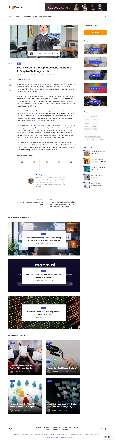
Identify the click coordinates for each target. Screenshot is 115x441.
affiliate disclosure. (96, 434)
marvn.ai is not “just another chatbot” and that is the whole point (44, 276)
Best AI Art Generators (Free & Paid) (98, 168)
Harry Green (40, 243)
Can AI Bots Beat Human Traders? (62, 368)
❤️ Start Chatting (45, 16)
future (87, 123)
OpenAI (87, 129)
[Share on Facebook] (49, 53)
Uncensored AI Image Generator (93, 136)
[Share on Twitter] (52, 53)
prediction (95, 126)
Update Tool (65, 429)
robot (95, 129)
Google (96, 119)
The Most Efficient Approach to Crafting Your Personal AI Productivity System (44, 239)
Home (10, 16)
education (88, 133)
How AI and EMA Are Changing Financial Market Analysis (44, 313)
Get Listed (95, 33)
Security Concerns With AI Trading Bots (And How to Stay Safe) (62, 405)
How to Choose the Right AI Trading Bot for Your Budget (22, 405)
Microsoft (94, 116)
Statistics (27, 16)
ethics (87, 139)
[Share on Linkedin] (57, 53)
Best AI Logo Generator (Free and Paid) (98, 152)
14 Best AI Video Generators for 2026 (97, 184)
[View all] (95, 49)
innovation (95, 123)
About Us (47, 427)
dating (102, 139)
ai (86, 116)
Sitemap (76, 427)
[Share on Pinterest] (55, 53)
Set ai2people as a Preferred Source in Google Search (57, 437)
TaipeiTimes (25, 79)
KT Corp (39, 135)
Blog (35, 16)
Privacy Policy (67, 427)
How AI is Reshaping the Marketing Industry (30, 203)
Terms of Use (56, 427)
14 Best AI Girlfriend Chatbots (97, 176)
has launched (44, 84)
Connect (39, 427)
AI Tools (17, 16)
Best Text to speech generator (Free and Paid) (98, 160)
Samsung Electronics (33, 120)
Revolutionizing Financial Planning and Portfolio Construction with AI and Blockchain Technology (62, 204)
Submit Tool (55, 429)
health (87, 126)
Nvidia (19, 96)
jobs (95, 133)
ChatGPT (34, 113)
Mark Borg (39, 53)
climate (94, 139)
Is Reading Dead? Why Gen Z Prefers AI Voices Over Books (23, 366)
